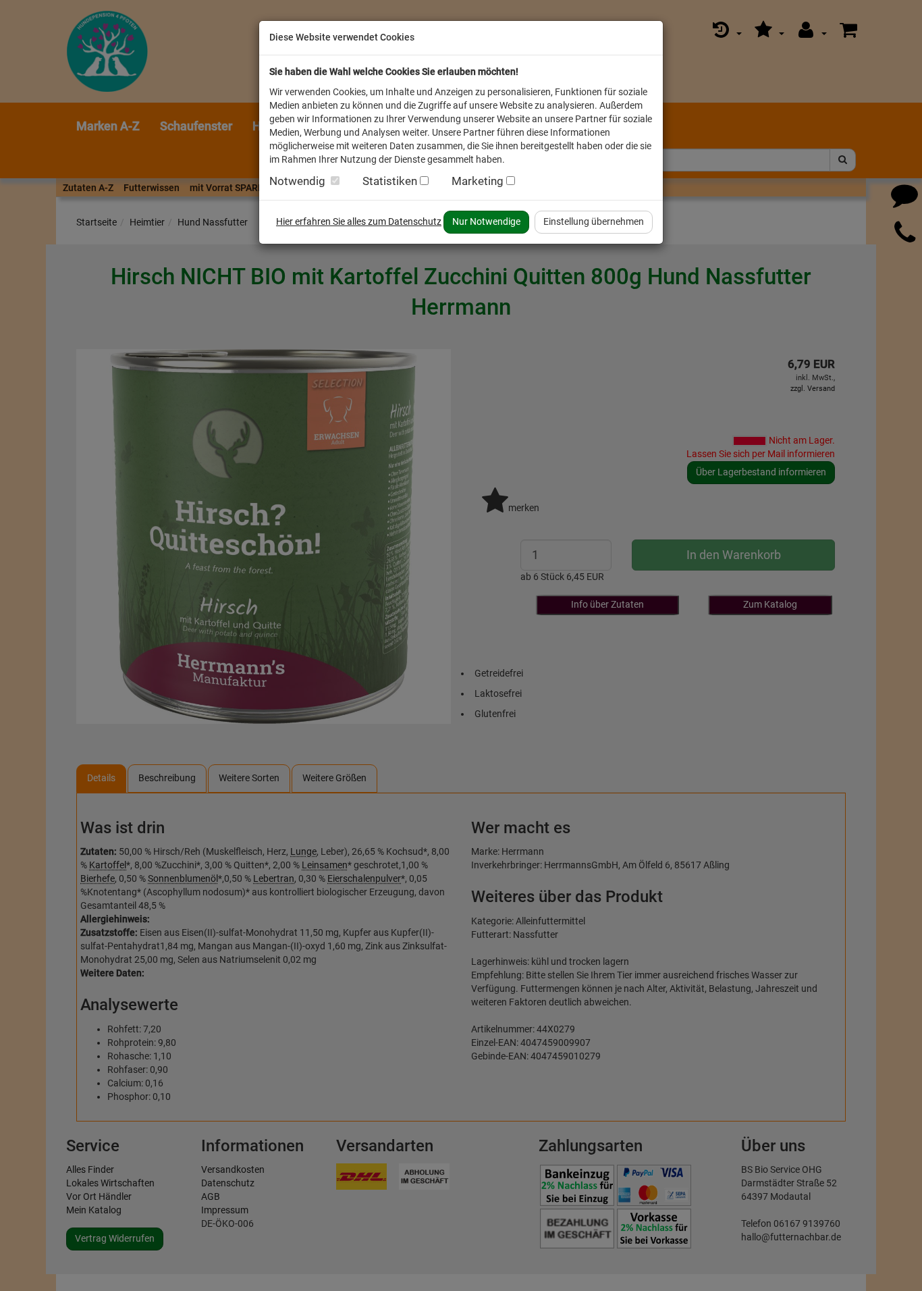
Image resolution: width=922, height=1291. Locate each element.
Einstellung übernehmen (593, 221)
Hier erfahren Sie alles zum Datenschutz (358, 221)
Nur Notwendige (486, 221)
